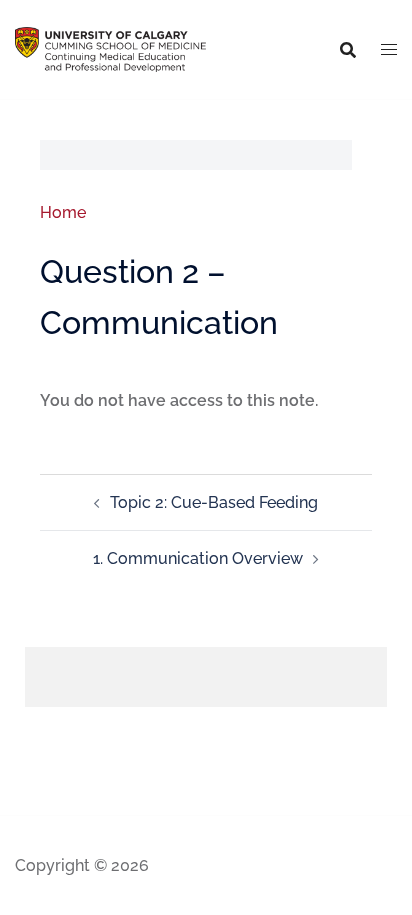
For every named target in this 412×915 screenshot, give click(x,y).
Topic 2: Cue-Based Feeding (214, 502)
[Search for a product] (348, 50)
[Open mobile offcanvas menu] (389, 50)
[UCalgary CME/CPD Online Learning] (110, 48)
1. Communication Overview (198, 558)
